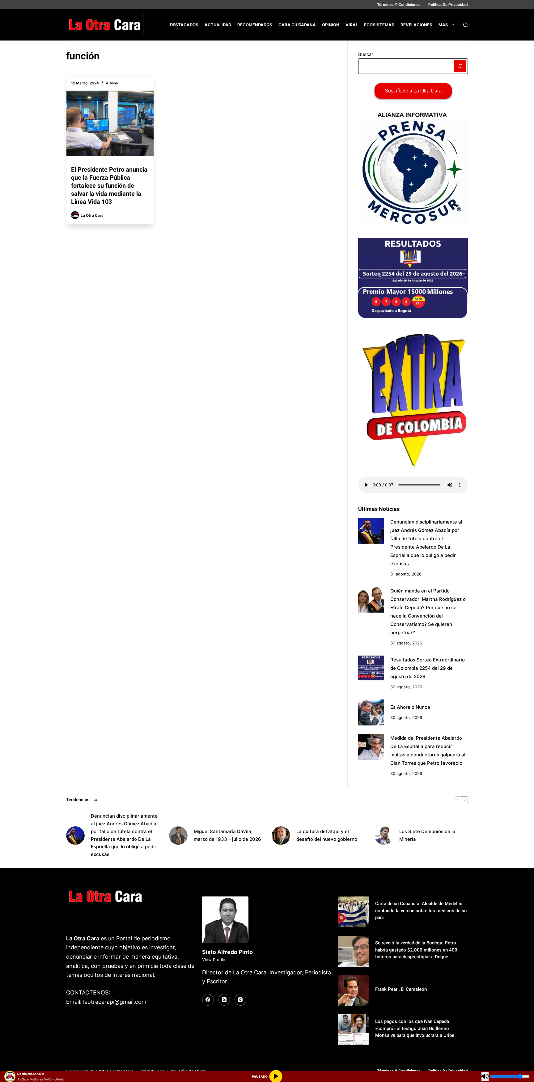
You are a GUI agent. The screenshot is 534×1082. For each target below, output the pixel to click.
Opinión (330, 24)
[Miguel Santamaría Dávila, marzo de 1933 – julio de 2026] (178, 835)
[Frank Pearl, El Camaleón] (353, 990)
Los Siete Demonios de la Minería (427, 835)
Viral (351, 24)
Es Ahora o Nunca (410, 707)
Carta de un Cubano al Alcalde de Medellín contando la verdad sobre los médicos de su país (421, 910)
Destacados (184, 24)
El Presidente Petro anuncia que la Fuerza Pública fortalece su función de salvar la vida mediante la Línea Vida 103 (109, 185)
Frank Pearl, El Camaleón (401, 989)
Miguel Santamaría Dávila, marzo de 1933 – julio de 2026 (227, 835)
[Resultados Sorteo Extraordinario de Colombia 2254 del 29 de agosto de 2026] (371, 669)
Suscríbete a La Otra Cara (413, 90)
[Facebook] (208, 1000)
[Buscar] (465, 25)
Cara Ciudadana (297, 24)
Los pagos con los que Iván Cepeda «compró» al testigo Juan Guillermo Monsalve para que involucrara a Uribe (414, 1028)
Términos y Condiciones (399, 4)
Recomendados (254, 24)
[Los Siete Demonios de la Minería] (384, 835)
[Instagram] (240, 1000)
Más (443, 24)
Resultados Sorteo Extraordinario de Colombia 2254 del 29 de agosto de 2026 (427, 668)
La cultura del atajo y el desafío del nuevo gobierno (326, 835)
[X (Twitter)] (224, 1000)
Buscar (365, 54)
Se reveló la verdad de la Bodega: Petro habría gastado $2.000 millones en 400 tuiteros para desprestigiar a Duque (416, 950)
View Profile (213, 959)
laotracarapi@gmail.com (114, 1002)
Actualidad (218, 24)
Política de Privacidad (448, 4)
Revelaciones (416, 24)
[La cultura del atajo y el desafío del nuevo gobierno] (281, 835)
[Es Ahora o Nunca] (371, 712)
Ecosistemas (379, 24)
